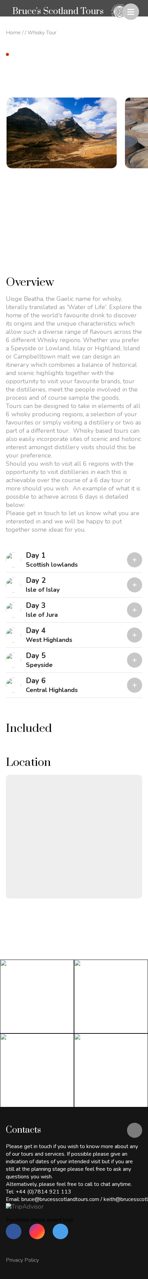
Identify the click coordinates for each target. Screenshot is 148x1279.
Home (13, 32)
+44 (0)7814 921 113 (43, 1192)
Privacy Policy (22, 1260)
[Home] (119, 11)
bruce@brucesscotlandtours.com (60, 1199)
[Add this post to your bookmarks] (134, 56)
